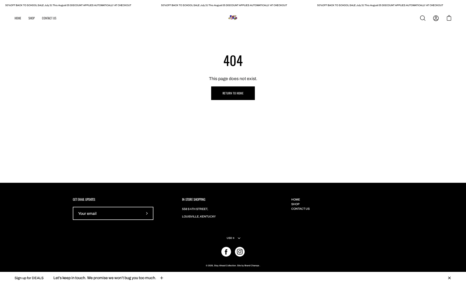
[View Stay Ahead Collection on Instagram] (240, 252)
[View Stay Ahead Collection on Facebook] (226, 252)
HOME (295, 199)
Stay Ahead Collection (225, 265)
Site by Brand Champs (248, 265)
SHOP (295, 204)
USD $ (230, 238)
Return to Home (233, 93)
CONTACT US (300, 208)
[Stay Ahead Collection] (233, 18)
